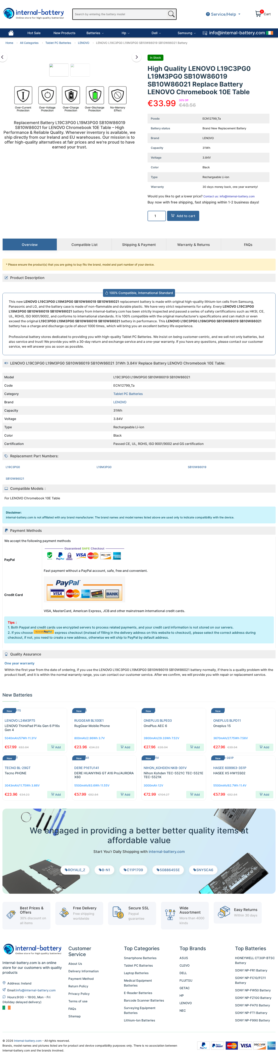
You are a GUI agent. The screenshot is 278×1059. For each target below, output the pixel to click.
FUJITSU (185, 980)
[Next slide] (136, 57)
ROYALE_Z (76, 870)
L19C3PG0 (13, 467)
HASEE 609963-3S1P (229, 768)
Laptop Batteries (136, 973)
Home (9, 42)
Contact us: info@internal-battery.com (229, 196)
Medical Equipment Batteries (138, 983)
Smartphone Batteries (140, 958)
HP (181, 995)
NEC (182, 1010)
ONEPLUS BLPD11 (227, 720)
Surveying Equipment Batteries (139, 1010)
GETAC (184, 988)
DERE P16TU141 (86, 768)
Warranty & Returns (193, 245)
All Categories (29, 42)
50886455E (170, 870)
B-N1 (106, 870)
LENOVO (83, 42)
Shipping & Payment (139, 245)
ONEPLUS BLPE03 (158, 720)
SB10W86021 (15, 478)
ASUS (183, 958)
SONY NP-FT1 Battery (251, 1013)
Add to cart (186, 216)
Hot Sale (33, 33)
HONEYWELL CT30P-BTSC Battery (255, 960)
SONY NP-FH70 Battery (252, 1005)
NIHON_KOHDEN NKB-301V (165, 768)
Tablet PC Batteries (58, 42)
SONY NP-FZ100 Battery (253, 998)
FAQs (248, 245)
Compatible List (84, 245)
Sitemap (74, 1016)
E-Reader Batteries (138, 993)
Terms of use (78, 1001)
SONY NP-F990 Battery (252, 1020)
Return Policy (78, 986)
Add (58, 747)
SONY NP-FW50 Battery (253, 990)
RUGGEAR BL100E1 (89, 720)
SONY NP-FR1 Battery (251, 970)
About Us (75, 964)
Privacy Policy (79, 994)
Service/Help (223, 14)
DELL (183, 973)
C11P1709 (135, 870)
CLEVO (184, 965)
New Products (65, 33)
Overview (30, 245)
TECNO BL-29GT (18, 768)
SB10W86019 (197, 467)
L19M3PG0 (104, 467)
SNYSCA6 (204, 870)
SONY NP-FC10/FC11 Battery (250, 980)
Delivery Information (83, 971)
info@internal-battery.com (36, 990)
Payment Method (81, 979)
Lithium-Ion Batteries (139, 1020)
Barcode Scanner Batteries (144, 1000)
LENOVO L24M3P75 (20, 720)
